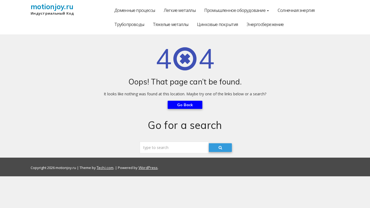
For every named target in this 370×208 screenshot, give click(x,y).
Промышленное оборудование (235, 10)
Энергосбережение (265, 24)
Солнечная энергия (296, 10)
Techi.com (105, 167)
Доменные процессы (134, 10)
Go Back (185, 104)
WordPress (148, 167)
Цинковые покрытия (217, 24)
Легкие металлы (180, 10)
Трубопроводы (129, 24)
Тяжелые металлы (170, 24)
